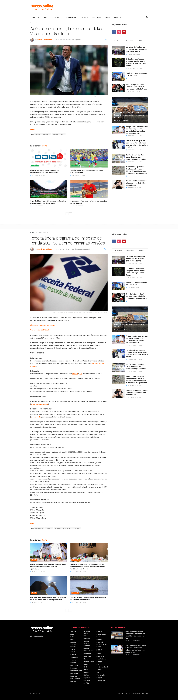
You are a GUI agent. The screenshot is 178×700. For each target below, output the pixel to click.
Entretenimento (69, 17)
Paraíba (99, 631)
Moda (85, 667)
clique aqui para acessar (39, 404)
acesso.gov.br (36, 417)
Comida (73, 660)
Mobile (86, 664)
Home (32, 23)
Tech (45, 17)
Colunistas (96, 17)
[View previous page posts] (67, 213)
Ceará (72, 649)
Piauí (98, 637)
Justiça (86, 648)
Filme (85, 636)
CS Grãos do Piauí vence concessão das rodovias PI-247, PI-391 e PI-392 (136, 49)
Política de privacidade (132, 693)
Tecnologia (100, 675)
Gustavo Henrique (87, 644)
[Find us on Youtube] (124, 32)
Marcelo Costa (89, 661)
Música (86, 675)
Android (75, 374)
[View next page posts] (70, 213)
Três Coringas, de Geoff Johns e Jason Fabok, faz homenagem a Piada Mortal (136, 87)
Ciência (73, 654)
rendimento (76, 528)
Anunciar (120, 693)
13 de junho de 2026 (78, 175)
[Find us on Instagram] (119, 32)
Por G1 (32, 523)
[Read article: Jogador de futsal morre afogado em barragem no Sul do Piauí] (89, 189)
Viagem (99, 678)
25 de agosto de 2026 (78, 571)
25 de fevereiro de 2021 (63, 39)
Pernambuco (101, 634)
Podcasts (84, 17)
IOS (81, 374)
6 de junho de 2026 (77, 206)
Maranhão (87, 656)
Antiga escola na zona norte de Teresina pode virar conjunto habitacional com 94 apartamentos (48, 566)
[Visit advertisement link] (69, 140)
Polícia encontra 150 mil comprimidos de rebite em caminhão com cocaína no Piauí (129, 114)
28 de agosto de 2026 (122, 120)
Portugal (100, 642)
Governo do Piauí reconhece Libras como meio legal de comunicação (137, 183)
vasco (62, 134)
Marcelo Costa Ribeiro (44, 39)
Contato (117, 17)
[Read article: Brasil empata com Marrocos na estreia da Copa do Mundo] (89, 158)
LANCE (32, 129)
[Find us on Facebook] (114, 32)
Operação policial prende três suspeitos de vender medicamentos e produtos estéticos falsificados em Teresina (87, 566)
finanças (58, 528)
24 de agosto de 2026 (38, 602)
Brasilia (75, 559)
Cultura (73, 662)
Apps (72, 634)
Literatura (87, 653)
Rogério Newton (99, 650)
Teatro (99, 669)
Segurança (100, 656)
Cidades (73, 652)
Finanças (45, 232)
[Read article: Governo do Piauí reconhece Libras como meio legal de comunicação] (118, 184)
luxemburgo (46, 134)
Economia (74, 665)
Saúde (99, 653)
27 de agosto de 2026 (134, 176)
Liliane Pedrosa (89, 651)
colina (37, 134)
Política (99, 639)
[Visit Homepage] (42, 7)
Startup (99, 664)
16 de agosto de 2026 (38, 175)
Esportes (55, 17)
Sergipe (99, 661)
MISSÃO (108, 17)
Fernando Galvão (87, 632)
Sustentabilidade (103, 667)
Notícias (35, 17)
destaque (49, 528)
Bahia (72, 637)
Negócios (87, 678)
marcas (86, 659)
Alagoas (75, 592)
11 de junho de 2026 (37, 206)
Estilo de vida (75, 679)
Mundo (86, 669)
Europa (73, 681)
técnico (55, 134)
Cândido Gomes (73, 645)
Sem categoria (85, 249)
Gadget (86, 641)
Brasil (34, 559)
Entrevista (74, 673)
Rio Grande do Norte (102, 645)
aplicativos (39, 528)
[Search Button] (147, 17)
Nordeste (87, 680)
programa (66, 528)
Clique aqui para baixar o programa (42, 325)
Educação (73, 668)
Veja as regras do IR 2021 (39, 330)
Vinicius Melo (101, 680)
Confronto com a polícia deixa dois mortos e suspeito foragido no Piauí (136, 157)
